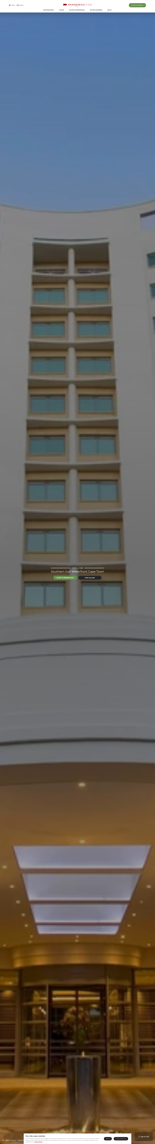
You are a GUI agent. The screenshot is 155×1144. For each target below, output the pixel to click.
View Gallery (90, 577)
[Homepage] (3, 1140)
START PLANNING (137, 5)
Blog (110, 10)
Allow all (108, 1138)
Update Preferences (121, 1138)
